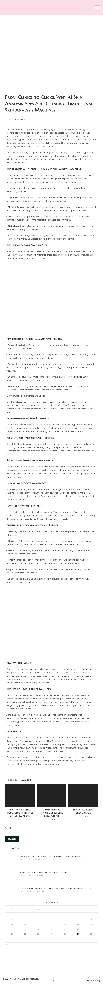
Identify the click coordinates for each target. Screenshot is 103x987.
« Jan (7, 944)
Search (8, 828)
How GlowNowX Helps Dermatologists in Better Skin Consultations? (20, 812)
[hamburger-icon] (97, 7)
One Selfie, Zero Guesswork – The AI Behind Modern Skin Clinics (50, 856)
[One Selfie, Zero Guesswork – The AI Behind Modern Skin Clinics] (11, 858)
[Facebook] (89, 964)
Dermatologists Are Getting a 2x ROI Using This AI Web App (51, 812)
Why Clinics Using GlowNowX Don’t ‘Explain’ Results (44, 872)
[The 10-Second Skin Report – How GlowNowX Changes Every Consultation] (11, 889)
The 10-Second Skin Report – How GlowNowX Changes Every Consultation (55, 888)
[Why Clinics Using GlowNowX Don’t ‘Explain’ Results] (11, 874)
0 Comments (39, 859)
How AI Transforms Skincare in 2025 (83, 811)
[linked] (97, 964)
